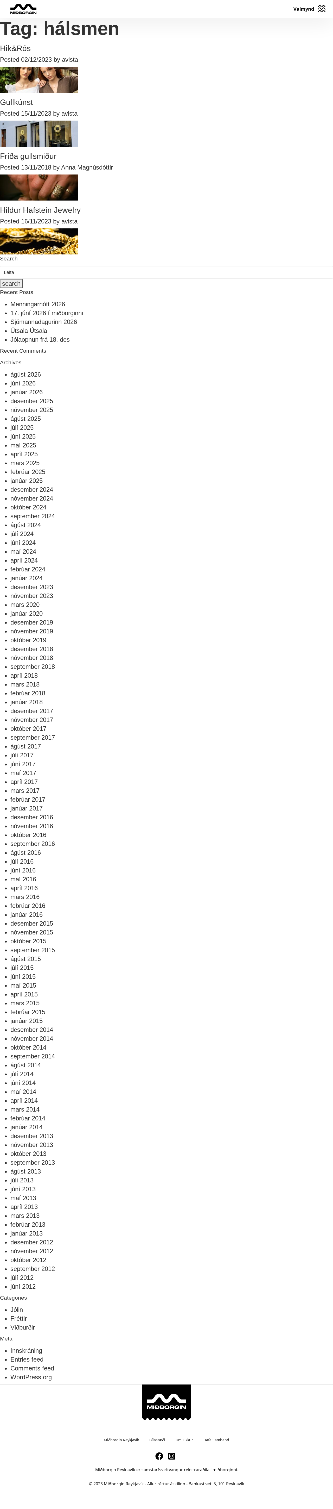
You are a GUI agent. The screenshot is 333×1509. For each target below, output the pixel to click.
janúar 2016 (26, 914)
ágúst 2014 (25, 1065)
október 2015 (28, 941)
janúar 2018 (26, 702)
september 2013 (32, 1162)
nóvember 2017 (31, 719)
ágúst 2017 (25, 746)
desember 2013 (31, 1135)
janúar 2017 (26, 808)
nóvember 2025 (31, 409)
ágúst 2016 (25, 852)
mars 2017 (25, 790)
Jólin (16, 1309)
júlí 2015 (22, 967)
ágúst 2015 (25, 958)
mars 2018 (25, 684)
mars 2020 (25, 604)
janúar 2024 (26, 578)
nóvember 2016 (31, 826)
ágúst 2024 (25, 524)
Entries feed (26, 1359)
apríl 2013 (24, 1206)
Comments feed (32, 1368)
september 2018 (32, 666)
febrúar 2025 (27, 471)
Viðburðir (22, 1327)
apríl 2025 (24, 454)
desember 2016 (31, 817)
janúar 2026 (26, 392)
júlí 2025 (22, 427)
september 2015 (32, 949)
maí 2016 (23, 879)
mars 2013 (25, 1215)
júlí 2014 (22, 1073)
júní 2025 (23, 436)
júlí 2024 (22, 533)
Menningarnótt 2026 (37, 304)
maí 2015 (23, 985)
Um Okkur (184, 1439)
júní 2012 (23, 1286)
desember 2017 (31, 710)
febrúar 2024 (27, 569)
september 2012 (32, 1268)
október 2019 (28, 640)
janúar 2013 (26, 1233)
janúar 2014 (26, 1127)
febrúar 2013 (27, 1224)
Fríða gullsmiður (28, 156)
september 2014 (32, 1056)
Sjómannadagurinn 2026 (43, 321)
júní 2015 (23, 976)
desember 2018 (31, 648)
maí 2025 (23, 445)
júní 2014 (23, 1082)
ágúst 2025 (25, 418)
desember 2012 (31, 1242)
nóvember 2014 (31, 1038)
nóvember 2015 (31, 932)
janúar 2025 (26, 480)
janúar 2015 (26, 1020)
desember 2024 (31, 489)
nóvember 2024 (31, 498)
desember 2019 (31, 622)
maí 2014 (23, 1091)
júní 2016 (23, 870)
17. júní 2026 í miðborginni (46, 312)
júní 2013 (23, 1189)
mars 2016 (25, 896)
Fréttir (18, 1318)
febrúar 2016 (27, 905)
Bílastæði (157, 1439)
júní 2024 (23, 542)
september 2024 (32, 516)
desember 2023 (31, 586)
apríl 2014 (24, 1100)
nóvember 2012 (31, 1251)
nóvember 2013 (31, 1144)
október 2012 (28, 1259)
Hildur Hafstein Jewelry (40, 210)
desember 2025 (31, 400)
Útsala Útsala (28, 330)
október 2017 (28, 728)
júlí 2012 (22, 1277)
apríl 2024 (24, 560)
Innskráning (26, 1350)
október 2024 (28, 507)
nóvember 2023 (31, 595)
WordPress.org (31, 1377)
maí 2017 (23, 772)
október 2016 (28, 834)
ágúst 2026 (25, 374)
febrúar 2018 (27, 693)
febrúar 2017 (27, 799)
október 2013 (28, 1153)
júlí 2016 (22, 861)
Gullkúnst (16, 102)
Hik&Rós (15, 48)
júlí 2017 (22, 755)
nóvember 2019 (31, 631)
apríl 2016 (24, 887)
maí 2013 (23, 1197)
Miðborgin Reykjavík (121, 1439)
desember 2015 (31, 923)
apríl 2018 (24, 675)
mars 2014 (25, 1109)
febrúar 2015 (27, 1011)
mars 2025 (25, 462)
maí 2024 (23, 551)
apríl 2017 (24, 781)
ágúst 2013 (25, 1171)
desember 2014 (31, 1029)
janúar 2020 (26, 613)
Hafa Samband (216, 1439)
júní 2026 (23, 383)
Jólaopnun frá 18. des (40, 339)
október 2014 (28, 1047)
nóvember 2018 (31, 657)
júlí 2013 (22, 1180)
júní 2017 (23, 764)
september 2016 (32, 843)
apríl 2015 (24, 994)
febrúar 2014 (27, 1118)
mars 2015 (25, 1003)
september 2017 (32, 737)
